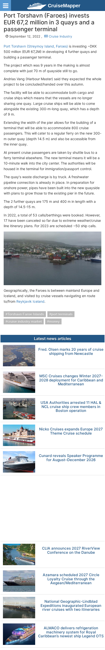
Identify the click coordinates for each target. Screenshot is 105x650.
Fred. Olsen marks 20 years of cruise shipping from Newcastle (71, 352)
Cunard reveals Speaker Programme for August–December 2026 (71, 458)
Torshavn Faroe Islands (26, 314)
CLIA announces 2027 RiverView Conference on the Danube (71, 550)
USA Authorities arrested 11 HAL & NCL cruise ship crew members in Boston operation (71, 407)
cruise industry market (25, 321)
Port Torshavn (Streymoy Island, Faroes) (36, 46)
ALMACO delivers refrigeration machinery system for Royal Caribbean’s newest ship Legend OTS (71, 632)
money (54, 321)
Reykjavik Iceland (30, 301)
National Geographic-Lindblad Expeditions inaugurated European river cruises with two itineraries (71, 606)
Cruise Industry (60, 36)
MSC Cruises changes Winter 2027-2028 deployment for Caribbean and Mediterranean (71, 380)
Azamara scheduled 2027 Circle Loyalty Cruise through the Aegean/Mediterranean (71, 579)
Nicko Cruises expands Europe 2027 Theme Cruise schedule (71, 431)
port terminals (62, 314)
